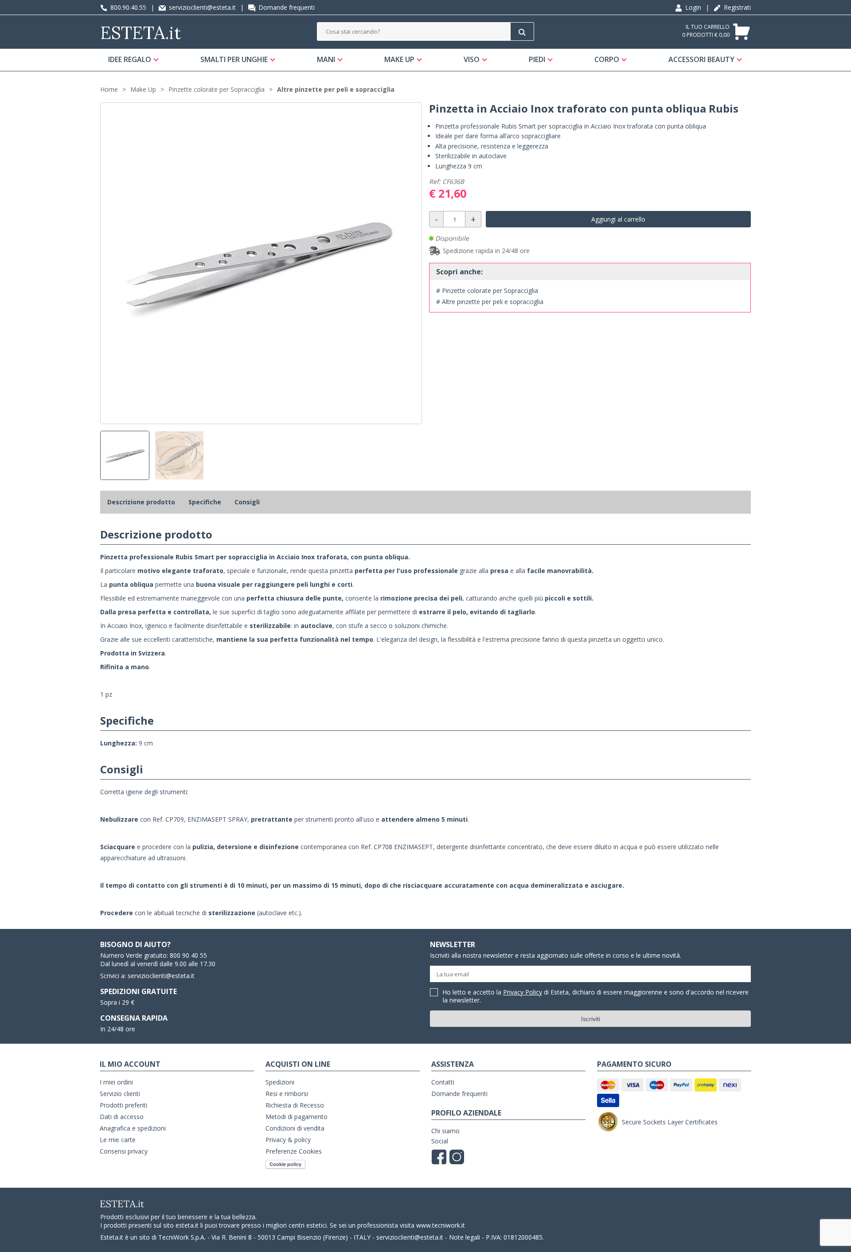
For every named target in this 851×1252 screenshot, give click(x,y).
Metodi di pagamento (296, 1116)
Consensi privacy (124, 1151)
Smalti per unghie (234, 59)
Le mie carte (118, 1139)
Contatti (442, 1082)
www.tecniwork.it (440, 1225)
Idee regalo (129, 59)
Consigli (247, 502)
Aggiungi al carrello (618, 219)
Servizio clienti (120, 1093)
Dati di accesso (122, 1116)
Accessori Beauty (701, 59)
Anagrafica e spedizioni (133, 1128)
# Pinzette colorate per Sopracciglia (487, 290)
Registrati (736, 7)
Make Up (399, 59)
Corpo (606, 59)
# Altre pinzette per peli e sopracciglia (489, 301)
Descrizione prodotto (141, 502)
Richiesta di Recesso (294, 1105)
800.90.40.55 (127, 7)
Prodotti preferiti (123, 1105)
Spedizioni (279, 1082)
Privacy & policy (288, 1139)
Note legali (464, 1237)
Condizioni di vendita (294, 1128)
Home (109, 89)
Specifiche (204, 502)
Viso (472, 59)
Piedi (537, 59)
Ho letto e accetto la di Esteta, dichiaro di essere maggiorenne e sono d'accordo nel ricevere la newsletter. (596, 996)
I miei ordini (116, 1082)
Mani (326, 59)
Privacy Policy (522, 992)
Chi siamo (445, 1131)
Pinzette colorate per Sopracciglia (216, 89)
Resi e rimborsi (286, 1093)
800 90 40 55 (188, 955)
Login (692, 7)
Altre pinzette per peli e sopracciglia (335, 89)
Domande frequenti (286, 7)
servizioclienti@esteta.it (201, 7)
